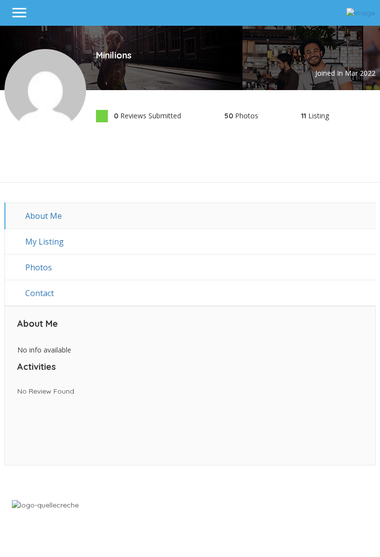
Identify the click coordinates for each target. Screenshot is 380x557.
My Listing (43, 241)
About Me (42, 215)
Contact (38, 293)
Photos (37, 267)
